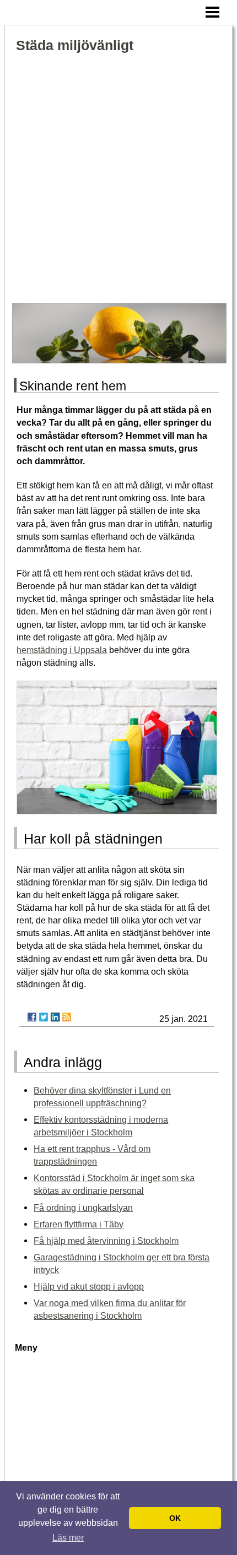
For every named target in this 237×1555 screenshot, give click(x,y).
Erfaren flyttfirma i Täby (78, 1224)
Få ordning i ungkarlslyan (83, 1208)
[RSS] (66, 1017)
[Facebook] (32, 1017)
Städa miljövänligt (74, 45)
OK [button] (175, 1518)
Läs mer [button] (68, 1537)
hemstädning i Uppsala (62, 650)
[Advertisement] (118, 179)
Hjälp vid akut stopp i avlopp (89, 1286)
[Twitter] (43, 1017)
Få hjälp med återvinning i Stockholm (106, 1241)
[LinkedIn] (55, 1017)
